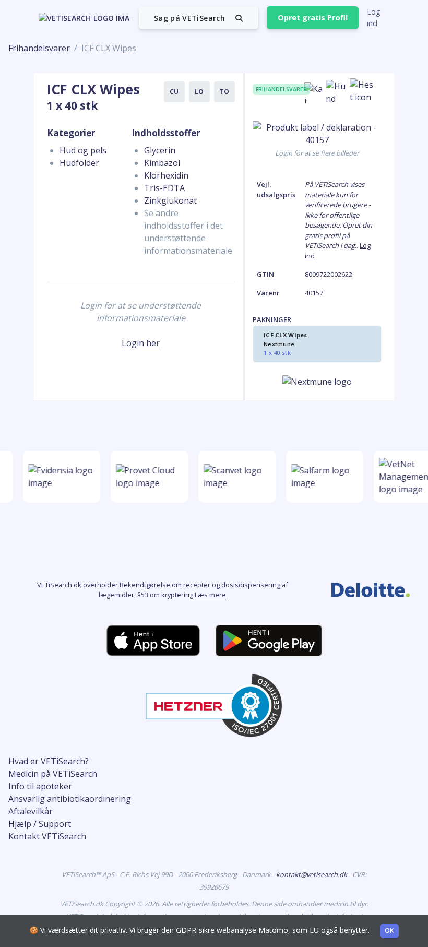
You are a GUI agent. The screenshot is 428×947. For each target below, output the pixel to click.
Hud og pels (83, 150)
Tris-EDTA (164, 188)
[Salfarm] (322, 476)
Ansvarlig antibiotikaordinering (69, 798)
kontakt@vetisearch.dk (312, 874)
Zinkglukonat (170, 200)
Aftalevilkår (30, 811)
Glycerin (159, 150)
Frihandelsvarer (39, 48)
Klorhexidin (166, 175)
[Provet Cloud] (147, 476)
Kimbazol (162, 163)
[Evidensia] (59, 476)
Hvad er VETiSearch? (48, 761)
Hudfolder (79, 163)
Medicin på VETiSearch (52, 773)
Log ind (374, 17)
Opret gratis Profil (313, 17)
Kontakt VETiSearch (47, 836)
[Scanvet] (234, 476)
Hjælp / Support (39, 824)
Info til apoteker (40, 786)
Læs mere (210, 594)
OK (389, 930)
